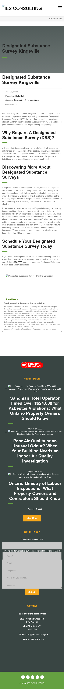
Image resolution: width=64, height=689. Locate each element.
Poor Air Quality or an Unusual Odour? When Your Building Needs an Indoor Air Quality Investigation (35, 451)
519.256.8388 (55, 18)
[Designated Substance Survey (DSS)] (32, 300)
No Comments (11, 104)
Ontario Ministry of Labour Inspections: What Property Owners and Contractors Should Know (35, 490)
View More (32, 518)
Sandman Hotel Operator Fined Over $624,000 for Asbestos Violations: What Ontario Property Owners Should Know (35, 408)
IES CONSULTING (36, 683)
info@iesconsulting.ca (37, 634)
